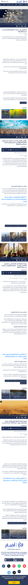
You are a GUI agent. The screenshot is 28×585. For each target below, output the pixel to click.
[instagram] (14, 566)
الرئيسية (26, 4)
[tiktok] (14, 572)
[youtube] (24, 566)
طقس (4, 4)
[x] (8, 566)
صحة (12, 4)
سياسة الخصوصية (7, 578)
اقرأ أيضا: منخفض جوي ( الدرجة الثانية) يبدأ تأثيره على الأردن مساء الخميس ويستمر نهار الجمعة (15, 480)
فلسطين (8, 4)
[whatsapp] (19, 566)
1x (6, 149)
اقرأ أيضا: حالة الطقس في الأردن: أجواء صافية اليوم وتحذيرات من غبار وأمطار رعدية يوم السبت (14, 199)
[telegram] (9, 572)
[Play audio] (3, 150)
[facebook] (3, 566)
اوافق (14, 582)
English (4, 1)
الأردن (16, 4)
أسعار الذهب (20, 4)
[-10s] (22, 150)
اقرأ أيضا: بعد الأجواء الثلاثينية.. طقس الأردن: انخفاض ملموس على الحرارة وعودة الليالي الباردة (14, 356)
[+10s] (24, 150)
